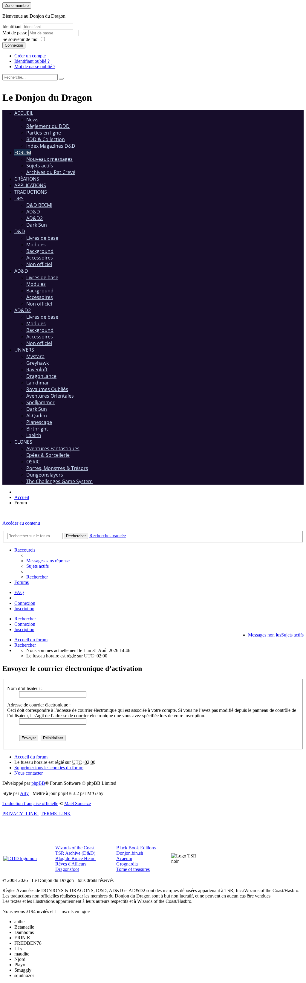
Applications (30, 185)
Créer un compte (30, 55)
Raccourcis (24, 549)
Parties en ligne (43, 132)
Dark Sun (36, 225)
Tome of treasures (133, 869)
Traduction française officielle (30, 803)
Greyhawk (37, 363)
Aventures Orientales (50, 396)
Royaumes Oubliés (47, 389)
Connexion (14, 45)
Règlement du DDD (48, 126)
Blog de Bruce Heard (75, 858)
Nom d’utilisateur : (24, 688)
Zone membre (17, 5)
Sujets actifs (39, 165)
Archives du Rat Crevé (50, 172)
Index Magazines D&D (50, 146)
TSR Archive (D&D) (75, 853)
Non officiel (39, 264)
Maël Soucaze (77, 803)
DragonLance (41, 376)
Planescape (39, 422)
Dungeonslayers (44, 474)
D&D (19, 231)
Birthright (37, 428)
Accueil (23, 113)
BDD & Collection (45, 139)
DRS (19, 198)
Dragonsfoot (67, 869)
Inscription (24, 629)
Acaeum (124, 858)
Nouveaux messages (49, 159)
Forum (22, 152)
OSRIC (33, 461)
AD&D (33, 211)
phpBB (38, 783)
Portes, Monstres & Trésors (57, 468)
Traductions (30, 192)
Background (39, 251)
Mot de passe (15, 32)
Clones (23, 442)
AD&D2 (34, 218)
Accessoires (39, 257)
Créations (26, 178)
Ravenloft (37, 369)
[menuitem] (48, 560)
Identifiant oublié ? (32, 61)
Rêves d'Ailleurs (70, 863)
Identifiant (12, 26)
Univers (24, 350)
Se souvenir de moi (20, 39)
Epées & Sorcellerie (48, 455)
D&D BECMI (39, 205)
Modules (36, 244)
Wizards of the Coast (74, 847)
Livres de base (42, 238)
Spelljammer (40, 402)
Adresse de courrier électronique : (39, 704)
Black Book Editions (136, 847)
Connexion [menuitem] (24, 603)
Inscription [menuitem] (24, 608)
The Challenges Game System (59, 481)
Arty (24, 793)
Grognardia (127, 863)
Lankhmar (37, 382)
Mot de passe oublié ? (34, 66)
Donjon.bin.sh (129, 853)
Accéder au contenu (21, 523)
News (32, 119)
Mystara (35, 356)
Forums (21, 582)
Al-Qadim (36, 415)
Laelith (33, 435)
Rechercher (25, 618)
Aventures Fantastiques (52, 448)
